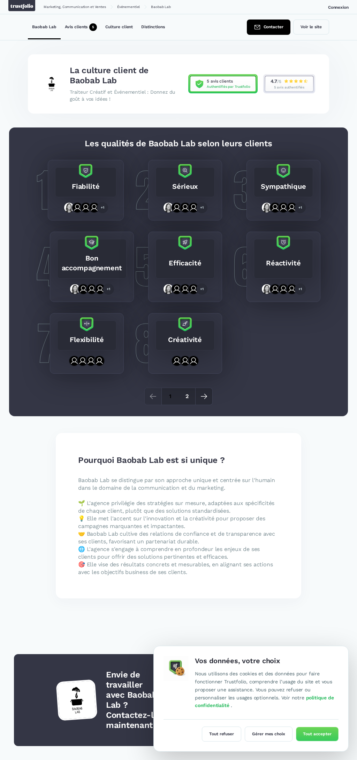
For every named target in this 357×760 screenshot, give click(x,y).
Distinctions (153, 26)
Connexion (338, 7)
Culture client (119, 26)
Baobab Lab (44, 26)
